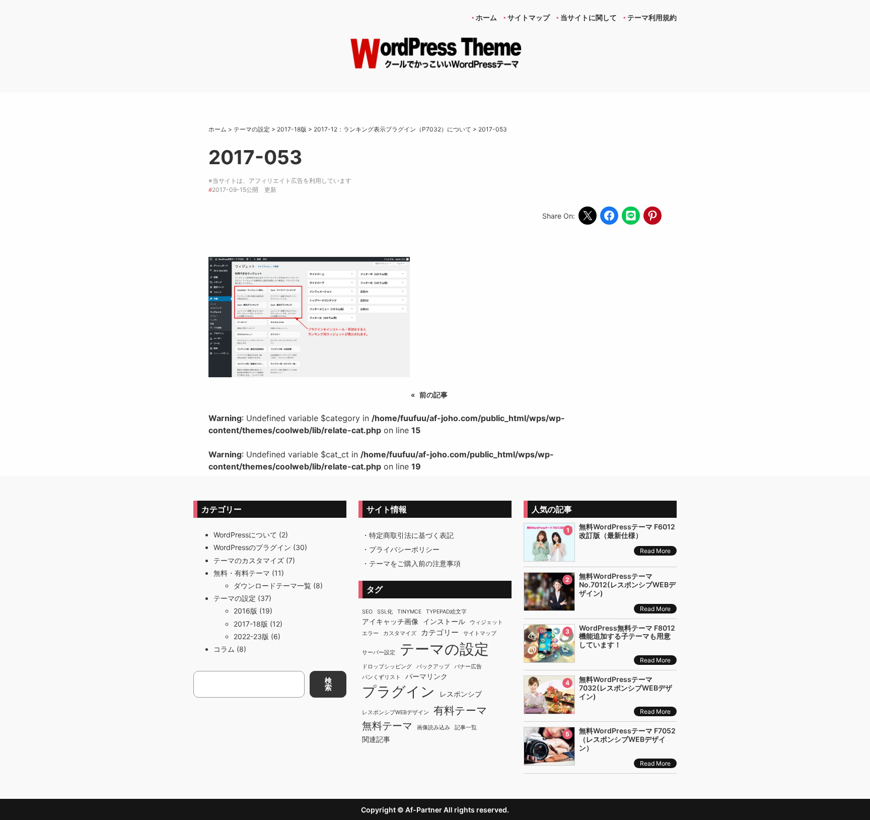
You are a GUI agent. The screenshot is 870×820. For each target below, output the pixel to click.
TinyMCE (409, 611)
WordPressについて (245, 534)
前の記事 (433, 394)
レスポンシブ (461, 694)
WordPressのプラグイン (252, 547)
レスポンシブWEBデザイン (395, 712)
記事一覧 (466, 727)
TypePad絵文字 (446, 611)
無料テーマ (387, 725)
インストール (444, 622)
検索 (328, 684)
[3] (549, 657)
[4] (549, 708)
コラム (224, 649)
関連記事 (376, 739)
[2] (549, 605)
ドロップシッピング (387, 666)
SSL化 (385, 611)
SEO (367, 611)
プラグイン (398, 691)
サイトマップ (479, 633)
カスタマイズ (399, 633)
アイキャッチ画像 (390, 622)
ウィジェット (486, 622)
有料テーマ (460, 710)
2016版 (245, 610)
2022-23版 (251, 636)
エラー (370, 633)
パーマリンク (426, 676)
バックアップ (433, 666)
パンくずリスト (381, 677)
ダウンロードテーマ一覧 (272, 585)
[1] (549, 556)
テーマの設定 (234, 598)
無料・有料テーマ (241, 573)
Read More (655, 551)
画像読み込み (433, 727)
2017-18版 (251, 624)
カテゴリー (440, 632)
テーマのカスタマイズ (248, 560)
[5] (549, 760)
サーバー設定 (378, 652)
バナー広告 (468, 666)
